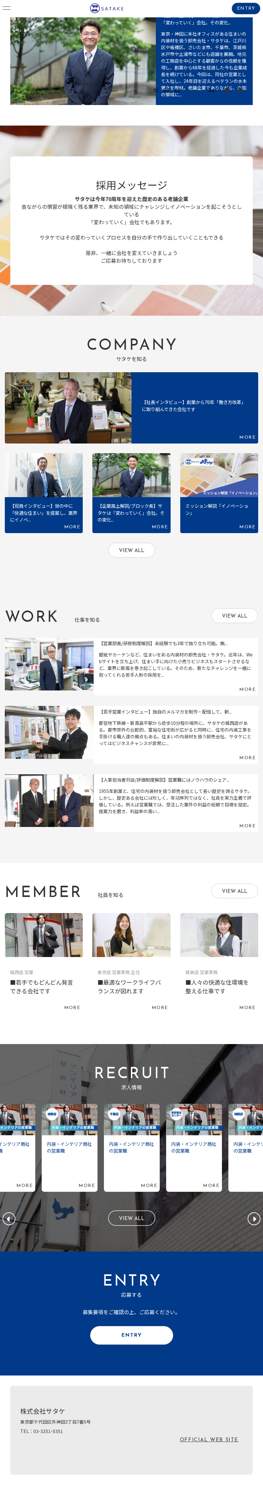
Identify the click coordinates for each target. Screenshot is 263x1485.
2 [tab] (167, 90)
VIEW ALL (131, 550)
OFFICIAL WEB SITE (209, 1440)
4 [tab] (190, 90)
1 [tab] (157, 90)
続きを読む (131, 61)
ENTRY (246, 8)
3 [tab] (179, 90)
